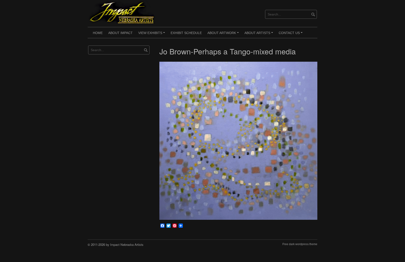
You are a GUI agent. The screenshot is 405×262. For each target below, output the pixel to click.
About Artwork (223, 34)
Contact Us (291, 34)
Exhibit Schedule (186, 33)
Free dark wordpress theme (299, 244)
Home (98, 33)
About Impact (120, 33)
